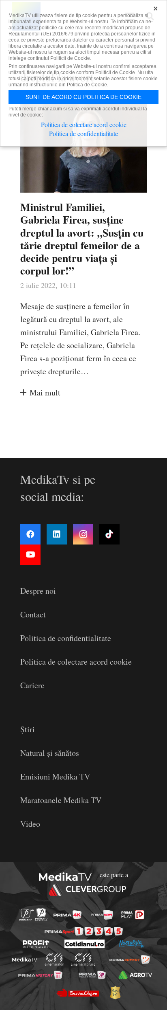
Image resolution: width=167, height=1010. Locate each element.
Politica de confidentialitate (65, 637)
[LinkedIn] (57, 534)
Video (30, 823)
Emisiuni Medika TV (55, 776)
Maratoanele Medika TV (60, 800)
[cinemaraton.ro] (54, 959)
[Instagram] (83, 534)
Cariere (32, 685)
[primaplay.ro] (132, 915)
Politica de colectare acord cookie (76, 661)
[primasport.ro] (84, 931)
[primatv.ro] (26, 914)
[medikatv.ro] (24, 959)
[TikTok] (109, 534)
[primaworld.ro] (92, 975)
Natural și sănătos (49, 752)
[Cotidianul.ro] (84, 944)
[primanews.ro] (102, 915)
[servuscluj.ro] (77, 992)
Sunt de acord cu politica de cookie (83, 97)
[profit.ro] (36, 944)
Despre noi (38, 590)
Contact (33, 614)
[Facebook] (30, 534)
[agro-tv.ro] (135, 975)
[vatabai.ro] (115, 992)
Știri (27, 729)
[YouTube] (30, 555)
